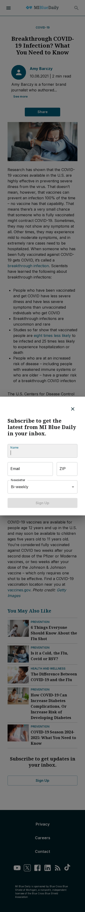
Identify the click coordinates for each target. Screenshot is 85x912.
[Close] (72, 408)
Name (14, 447)
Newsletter (18, 480)
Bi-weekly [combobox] (19, 486)
